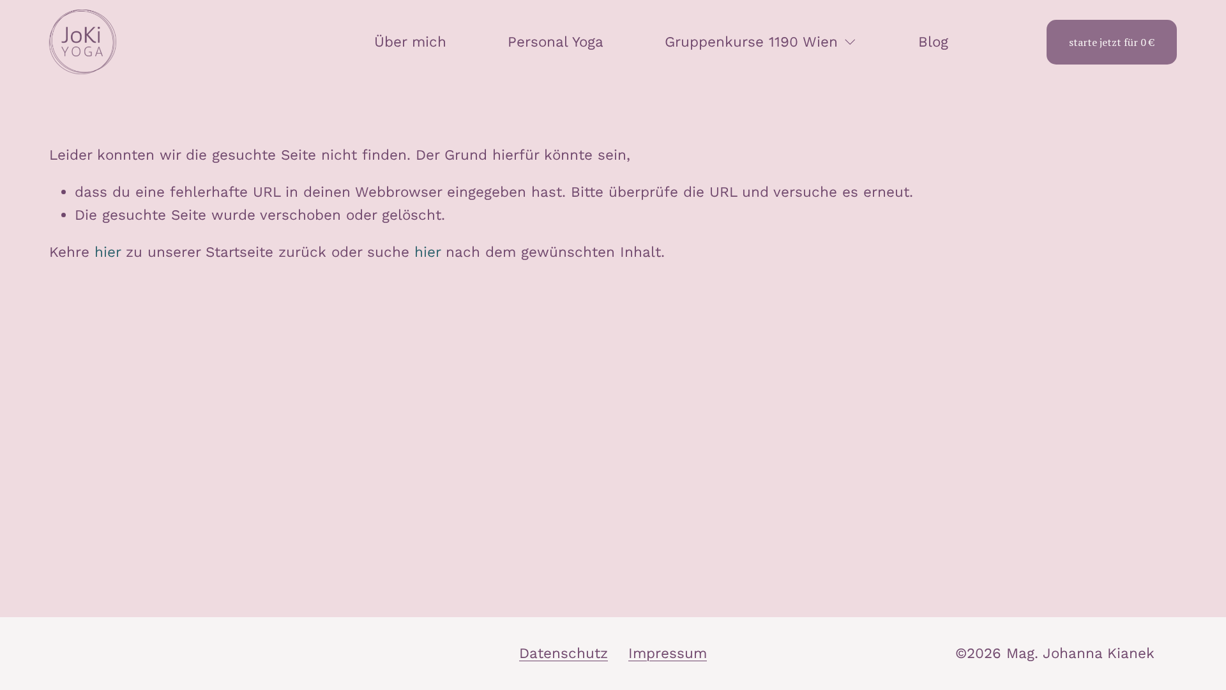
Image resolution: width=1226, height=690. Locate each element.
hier (108, 251)
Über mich (410, 41)
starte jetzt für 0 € (1111, 42)
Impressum (667, 653)
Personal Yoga (555, 41)
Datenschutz (563, 653)
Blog (933, 41)
